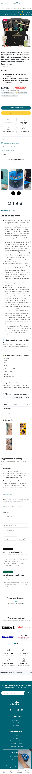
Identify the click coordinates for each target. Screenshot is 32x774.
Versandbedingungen (16, 743)
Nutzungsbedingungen (16, 746)
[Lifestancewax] (16, 3)
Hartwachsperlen (16, 720)
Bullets (4, 70)
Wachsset (16, 723)
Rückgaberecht (16, 738)
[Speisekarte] (2, 3)
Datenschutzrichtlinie (16, 741)
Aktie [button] (4, 154)
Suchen (16, 736)
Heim (2, 8)
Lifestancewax (8, 766)
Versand (3, 90)
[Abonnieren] (27, 693)
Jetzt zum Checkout (16, 113)
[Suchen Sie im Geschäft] (5, 3)
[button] (28, 33)
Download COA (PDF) (9, 494)
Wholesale (16, 725)
